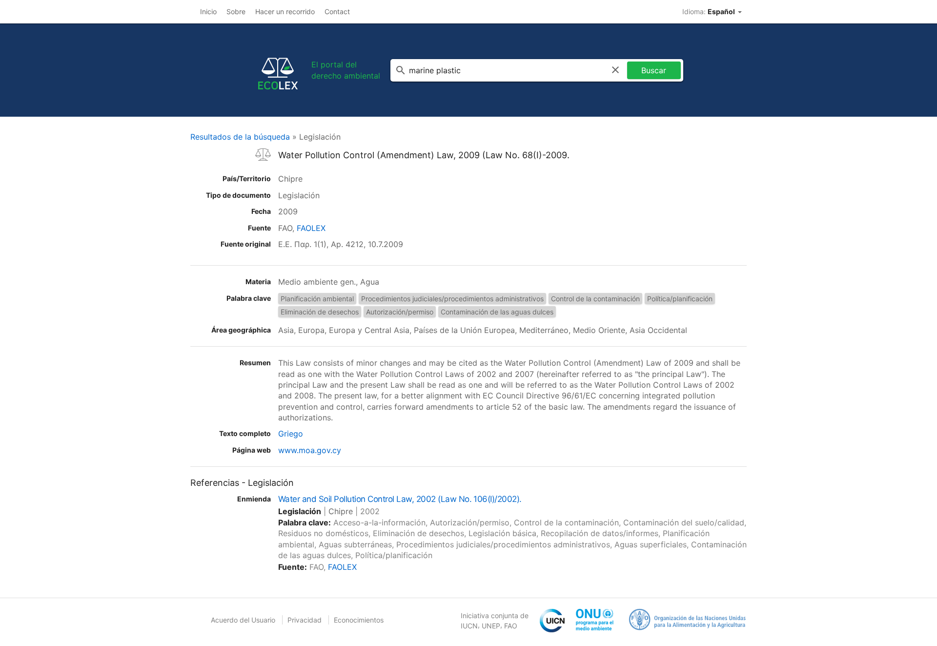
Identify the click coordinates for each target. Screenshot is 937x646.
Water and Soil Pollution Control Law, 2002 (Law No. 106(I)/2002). (400, 499)
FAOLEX (311, 228)
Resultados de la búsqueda (240, 137)
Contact (337, 11)
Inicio (208, 11)
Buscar (653, 70)
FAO (510, 626)
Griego (290, 433)
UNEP (491, 626)
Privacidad (304, 620)
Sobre (235, 11)
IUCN (469, 626)
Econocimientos (359, 620)
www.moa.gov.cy (309, 450)
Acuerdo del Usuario (243, 620)
